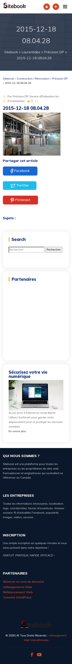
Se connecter (46, 6)
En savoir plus (17, 431)
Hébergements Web (17, 587)
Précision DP (60, 78)
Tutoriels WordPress (17, 597)
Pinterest (22, 199)
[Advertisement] (36, 319)
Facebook (22, 170)
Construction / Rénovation (33, 78)
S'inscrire (56, 6)
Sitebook (8, 78)
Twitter (22, 185)
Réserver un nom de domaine (23, 582)
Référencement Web (18, 592)
